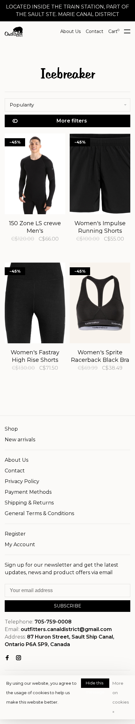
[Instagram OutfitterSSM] (18, 658)
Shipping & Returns (29, 503)
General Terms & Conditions (39, 513)
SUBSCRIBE (67, 606)
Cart (113, 31)
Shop (11, 429)
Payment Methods (28, 492)
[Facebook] (7, 658)
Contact (94, 31)
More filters (72, 121)
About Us (70, 31)
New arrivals (20, 440)
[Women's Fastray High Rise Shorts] (35, 304)
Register (15, 534)
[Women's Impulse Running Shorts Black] (100, 174)
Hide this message (95, 684)
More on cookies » (120, 697)
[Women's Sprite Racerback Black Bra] (100, 304)
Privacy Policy (22, 481)
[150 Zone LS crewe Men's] (35, 174)
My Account (20, 544)
